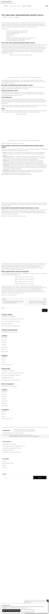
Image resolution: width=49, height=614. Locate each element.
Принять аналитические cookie (11, 610)
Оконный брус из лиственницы (8, 316)
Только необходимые (27, 610)
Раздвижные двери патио (7, 323)
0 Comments (10, 17)
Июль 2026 (4, 340)
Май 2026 (4, 344)
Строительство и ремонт (14, 6)
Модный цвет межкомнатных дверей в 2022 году (13, 319)
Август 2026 (4, 337)
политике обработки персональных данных (18, 607)
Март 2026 (4, 349)
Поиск (3, 307)
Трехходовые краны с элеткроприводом (11, 326)
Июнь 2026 (4, 342)
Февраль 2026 (5, 351)
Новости (6, 6)
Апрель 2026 (4, 347)
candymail (17, 17)
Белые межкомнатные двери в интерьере (11, 321)
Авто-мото (29, 6)
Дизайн (23, 6)
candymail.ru (6, 1)
